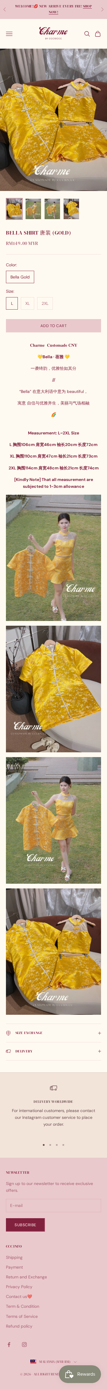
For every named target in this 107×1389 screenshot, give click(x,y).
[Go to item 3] (52, 209)
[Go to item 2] (33, 209)
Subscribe (25, 1224)
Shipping (14, 1257)
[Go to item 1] (14, 209)
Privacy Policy (19, 1286)
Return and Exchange (26, 1277)
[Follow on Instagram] (24, 1344)
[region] (53, 1109)
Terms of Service (22, 1316)
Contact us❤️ (19, 1296)
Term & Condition (22, 1306)
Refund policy (19, 1326)
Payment (14, 1267)
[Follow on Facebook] (9, 1344)
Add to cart (53, 325)
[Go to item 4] (71, 209)
